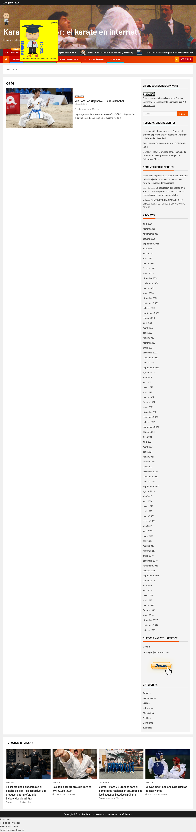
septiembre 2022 (151, 367)
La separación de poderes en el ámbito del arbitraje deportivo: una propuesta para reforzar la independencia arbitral (165, 135)
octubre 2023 (149, 308)
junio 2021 (148, 442)
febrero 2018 (149, 610)
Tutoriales (147, 727)
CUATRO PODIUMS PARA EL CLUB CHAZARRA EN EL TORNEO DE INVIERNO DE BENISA (164, 204)
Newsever (112, 814)
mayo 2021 (148, 447)
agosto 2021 (149, 432)
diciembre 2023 (150, 298)
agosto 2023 (149, 318)
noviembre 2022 (150, 357)
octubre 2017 (149, 630)
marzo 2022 (148, 397)
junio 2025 (148, 253)
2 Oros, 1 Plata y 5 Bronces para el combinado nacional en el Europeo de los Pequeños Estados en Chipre (164, 155)
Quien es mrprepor (69, 59)
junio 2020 (148, 501)
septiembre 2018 (151, 575)
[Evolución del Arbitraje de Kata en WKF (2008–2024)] (75, 764)
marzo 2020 (148, 516)
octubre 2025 (149, 239)
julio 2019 (147, 526)
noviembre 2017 (150, 625)
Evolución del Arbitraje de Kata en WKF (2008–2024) (86, 52)
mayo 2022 (148, 387)
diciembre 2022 (150, 352)
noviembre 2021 (150, 417)
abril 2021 (147, 452)
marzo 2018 (148, 605)
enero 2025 (148, 273)
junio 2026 (148, 224)
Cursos (146, 703)
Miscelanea (148, 713)
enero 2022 (148, 407)
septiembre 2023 (151, 313)
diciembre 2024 (150, 278)
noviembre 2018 (150, 565)
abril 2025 (147, 258)
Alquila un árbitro (94, 59)
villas (145, 200)
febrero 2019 (149, 551)
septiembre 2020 (151, 486)
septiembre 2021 (151, 427)
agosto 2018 (149, 580)
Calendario (115, 59)
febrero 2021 (149, 461)
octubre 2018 (149, 570)
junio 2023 (148, 323)
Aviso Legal (5, 819)
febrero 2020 (149, 521)
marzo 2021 (148, 457)
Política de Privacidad (10, 823)
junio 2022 (148, 382)
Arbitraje (147, 693)
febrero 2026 (149, 229)
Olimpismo (148, 723)
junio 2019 (148, 531)
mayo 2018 (148, 595)
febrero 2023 (149, 343)
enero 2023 (148, 348)
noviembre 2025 (150, 234)
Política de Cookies (9, 826)
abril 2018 (147, 600)
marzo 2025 (148, 263)
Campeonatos (149, 698)
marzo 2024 (148, 288)
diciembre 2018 (150, 561)
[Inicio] (6, 59)
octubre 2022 (149, 362)
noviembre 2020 (150, 476)
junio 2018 (148, 590)
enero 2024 (148, 293)
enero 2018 (148, 615)
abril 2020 (147, 511)
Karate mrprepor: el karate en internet (70, 31)
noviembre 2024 (150, 283)
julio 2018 (147, 585)
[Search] (172, 59)
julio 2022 (147, 377)
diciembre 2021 (150, 412)
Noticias (147, 718)
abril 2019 (147, 541)
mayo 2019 (148, 536)
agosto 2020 (149, 491)
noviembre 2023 (150, 303)
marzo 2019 (148, 546)
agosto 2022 (149, 372)
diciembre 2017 (150, 620)
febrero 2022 (149, 402)
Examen (16, 59)
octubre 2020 (149, 481)
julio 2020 (147, 496)
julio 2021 (147, 437)
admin (96, 109)
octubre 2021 (149, 422)
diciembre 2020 (150, 471)
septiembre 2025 (151, 243)
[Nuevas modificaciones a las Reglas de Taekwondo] (167, 764)
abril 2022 (147, 392)
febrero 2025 (149, 268)
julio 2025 (147, 248)
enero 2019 (148, 556)
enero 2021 (148, 466)
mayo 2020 (148, 506)
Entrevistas (79, 96)
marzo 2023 (148, 338)
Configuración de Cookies (12, 830)
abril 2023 (147, 333)
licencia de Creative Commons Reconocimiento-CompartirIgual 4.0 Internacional (164, 102)
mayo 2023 (148, 328)
